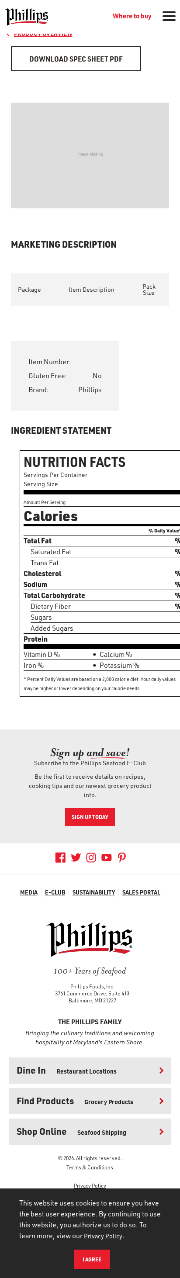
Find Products (75, 1100)
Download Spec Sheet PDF (76, 58)
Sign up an (90, 752)
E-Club (55, 892)
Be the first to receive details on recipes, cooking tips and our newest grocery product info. (90, 785)
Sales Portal (141, 892)
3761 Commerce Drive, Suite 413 (92, 993)
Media (29, 892)
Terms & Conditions (89, 1167)
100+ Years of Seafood (90, 970)
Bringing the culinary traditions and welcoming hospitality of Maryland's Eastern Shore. (89, 1037)
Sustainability (94, 892)
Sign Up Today (90, 816)
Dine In (67, 1070)
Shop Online (71, 1131)
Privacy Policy (90, 1185)
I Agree (92, 1259)
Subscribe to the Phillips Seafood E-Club (90, 763)
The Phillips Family (89, 1021)
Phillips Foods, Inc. (92, 986)
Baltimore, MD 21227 (92, 1000)
